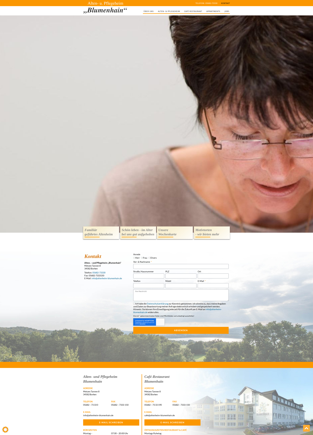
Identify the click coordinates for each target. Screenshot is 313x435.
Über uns (149, 11)
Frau (145, 257)
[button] (5, 429)
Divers (153, 257)
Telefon (136, 281)
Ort (199, 271)
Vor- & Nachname (141, 261)
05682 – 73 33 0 (90, 404)
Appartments (213, 11)
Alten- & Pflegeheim (169, 11)
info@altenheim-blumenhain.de (107, 278)
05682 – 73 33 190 (153, 404)
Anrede (136, 254)
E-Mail (201, 281)
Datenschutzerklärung (157, 303)
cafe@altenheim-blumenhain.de (159, 415)
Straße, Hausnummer (143, 271)
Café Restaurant (193, 11)
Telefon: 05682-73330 (207, 3)
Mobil (168, 281)
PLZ (167, 271)
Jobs (226, 11)
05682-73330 (98, 272)
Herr (137, 257)
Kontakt (225, 3)
